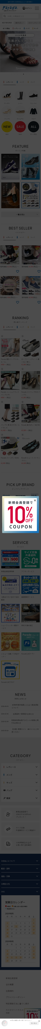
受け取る (34, 1023)
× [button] (34, 500)
